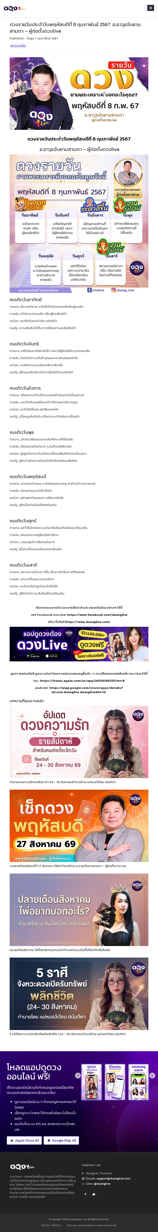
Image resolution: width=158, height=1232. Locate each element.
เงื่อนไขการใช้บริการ (51, 1225)
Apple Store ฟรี (27, 1140)
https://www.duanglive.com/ (87, 621)
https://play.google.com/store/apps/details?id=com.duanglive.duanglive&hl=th (86, 689)
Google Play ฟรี (64, 1140)
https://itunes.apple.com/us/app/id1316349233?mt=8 (82, 680)
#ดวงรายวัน (18, 46)
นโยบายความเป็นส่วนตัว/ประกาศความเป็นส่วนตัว (91, 1225)
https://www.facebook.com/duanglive (97, 614)
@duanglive (101, 1183)
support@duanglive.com (113, 1178)
